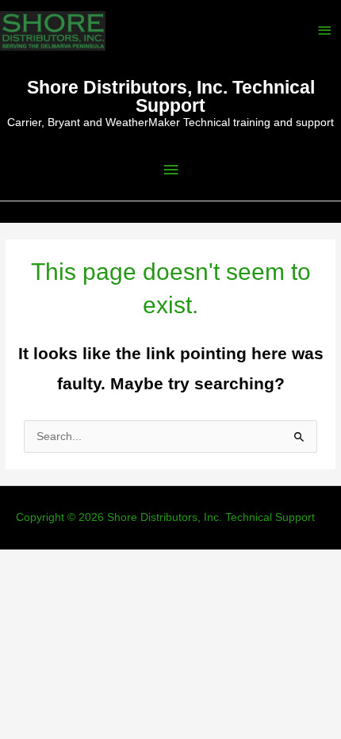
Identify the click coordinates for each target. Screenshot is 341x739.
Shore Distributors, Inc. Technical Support (171, 96)
